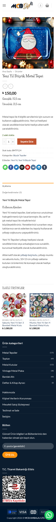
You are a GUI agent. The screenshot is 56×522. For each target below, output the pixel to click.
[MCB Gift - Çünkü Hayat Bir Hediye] (21, 5)
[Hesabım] (40, 5)
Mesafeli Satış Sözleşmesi (16, 404)
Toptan (6, 358)
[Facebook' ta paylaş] (10, 167)
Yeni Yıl (14, 160)
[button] (4, 5)
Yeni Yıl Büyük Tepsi (27, 160)
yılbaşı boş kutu (28, 254)
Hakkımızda (8, 392)
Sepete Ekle (26, 141)
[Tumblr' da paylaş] (44, 167)
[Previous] (2, 314)
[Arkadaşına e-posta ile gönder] (22, 167)
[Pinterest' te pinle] (27, 167)
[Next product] (5, 86)
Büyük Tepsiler (19, 155)
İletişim (6, 416)
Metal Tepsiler (9, 352)
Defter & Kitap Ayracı (13, 382)
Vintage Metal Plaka (13, 370)
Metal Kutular (9, 364)
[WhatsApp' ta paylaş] (5, 167)
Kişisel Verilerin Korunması (16, 398)
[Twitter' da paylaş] (16, 167)
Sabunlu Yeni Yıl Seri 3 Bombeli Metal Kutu (13, 324)
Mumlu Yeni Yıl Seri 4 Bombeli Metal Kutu (40, 324)
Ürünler (19, 71)
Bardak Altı (8, 376)
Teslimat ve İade (10, 410)
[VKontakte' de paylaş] (33, 167)
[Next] (53, 314)
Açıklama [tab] (6, 186)
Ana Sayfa (7, 71)
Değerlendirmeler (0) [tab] (12, 192)
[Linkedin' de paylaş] (38, 167)
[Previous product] (10, 86)
